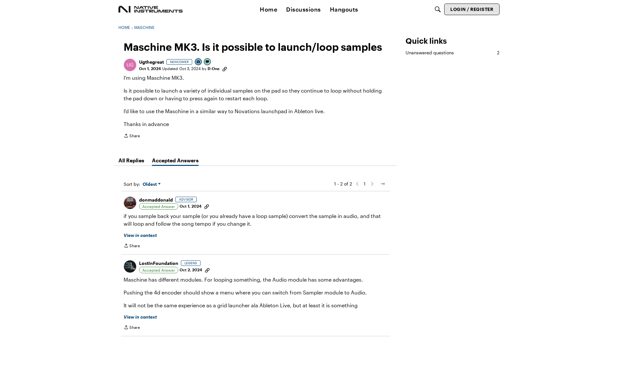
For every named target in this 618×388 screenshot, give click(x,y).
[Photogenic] (198, 62)
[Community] (150, 9)
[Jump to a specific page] (382, 184)
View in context (140, 235)
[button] (130, 65)
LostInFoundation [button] (158, 263)
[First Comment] (207, 62)
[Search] (438, 9)
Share (132, 136)
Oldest (150, 184)
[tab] (131, 160)
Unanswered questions (453, 52)
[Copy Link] (225, 68)
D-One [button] (214, 68)
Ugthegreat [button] (151, 62)
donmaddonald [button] (156, 200)
